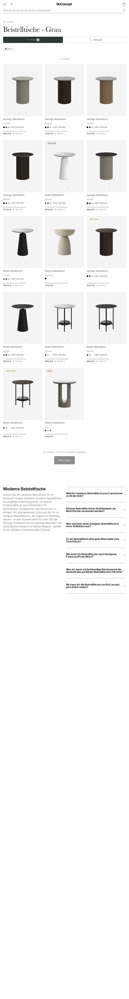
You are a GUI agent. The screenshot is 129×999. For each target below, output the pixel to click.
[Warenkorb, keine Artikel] (124, 4)
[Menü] (4, 4)
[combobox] (64, 10)
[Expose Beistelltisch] (64, 242)
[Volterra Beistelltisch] (64, 394)
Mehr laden (64, 460)
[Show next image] (26, 112)
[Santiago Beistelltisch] (22, 90)
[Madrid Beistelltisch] (64, 166)
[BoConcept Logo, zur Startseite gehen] (64, 4)
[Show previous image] (20, 112)
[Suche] (124, 10)
